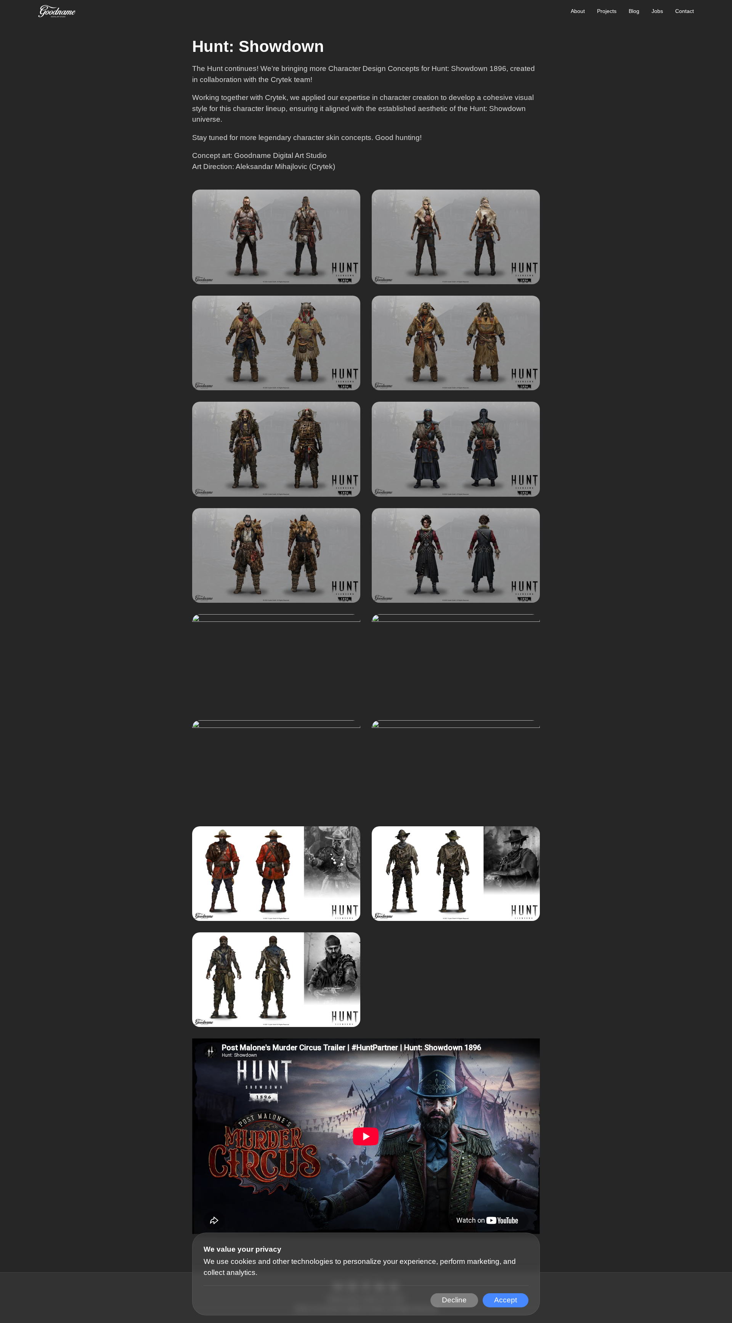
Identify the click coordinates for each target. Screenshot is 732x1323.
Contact (684, 11)
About (578, 11)
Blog (634, 11)
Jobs (657, 11)
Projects (606, 11)
